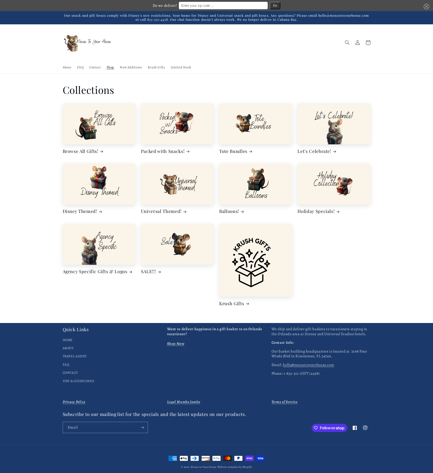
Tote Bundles (233, 151)
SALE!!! (148, 271)
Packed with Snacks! (163, 151)
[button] (425, 6)
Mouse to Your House (203, 467)
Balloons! (229, 211)
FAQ (66, 364)
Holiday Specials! (315, 211)
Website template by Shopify (234, 467)
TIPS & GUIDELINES (78, 381)
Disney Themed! (80, 211)
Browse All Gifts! (80, 151)
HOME (68, 340)
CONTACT (70, 372)
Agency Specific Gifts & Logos (95, 271)
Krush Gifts (231, 303)
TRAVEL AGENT (75, 356)
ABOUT (68, 348)
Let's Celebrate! (314, 151)
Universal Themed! (161, 211)
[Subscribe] (142, 427)
